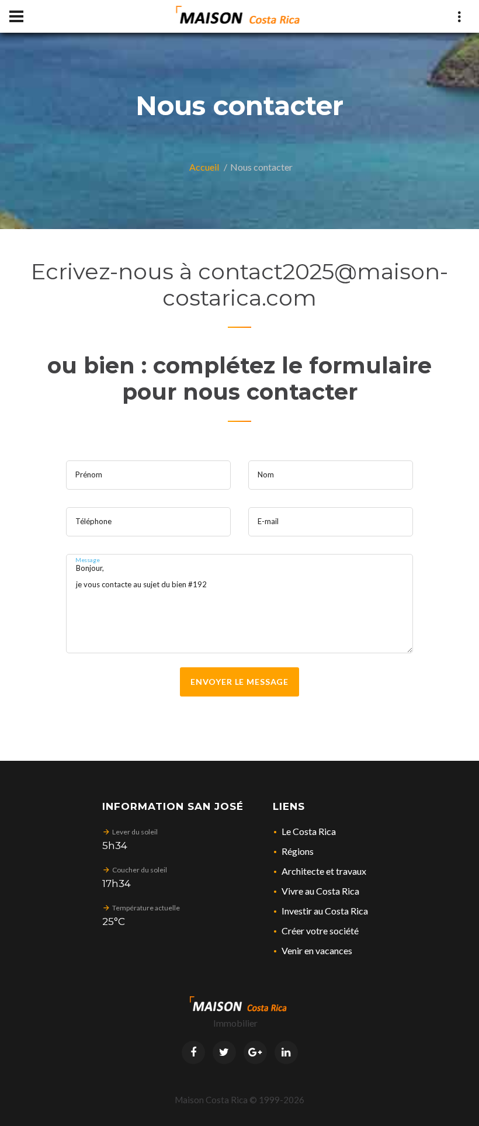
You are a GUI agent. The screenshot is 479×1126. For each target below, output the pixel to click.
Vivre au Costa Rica (320, 890)
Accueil (204, 166)
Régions (298, 851)
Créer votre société (320, 930)
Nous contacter (261, 166)
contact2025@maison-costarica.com (305, 284)
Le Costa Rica (309, 831)
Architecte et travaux (324, 870)
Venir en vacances (317, 950)
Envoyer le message (239, 682)
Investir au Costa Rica (325, 910)
